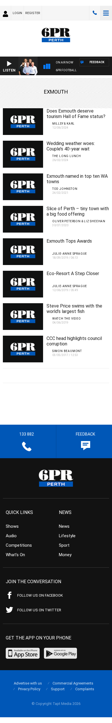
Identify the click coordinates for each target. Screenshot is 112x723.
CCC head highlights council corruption (74, 341)
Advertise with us (28, 683)
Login (17, 13)
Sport (64, 545)
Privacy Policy (29, 689)
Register (32, 13)
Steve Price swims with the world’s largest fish (74, 308)
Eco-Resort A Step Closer (73, 273)
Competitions (19, 545)
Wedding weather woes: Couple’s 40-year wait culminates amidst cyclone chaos (74, 152)
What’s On (15, 554)
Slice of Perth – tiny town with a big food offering (78, 211)
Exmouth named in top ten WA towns (77, 178)
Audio (11, 535)
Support (58, 689)
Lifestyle (67, 535)
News (64, 526)
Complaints (84, 689)
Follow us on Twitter (39, 610)
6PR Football (66, 70)
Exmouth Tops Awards (69, 241)
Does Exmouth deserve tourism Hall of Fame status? (76, 113)
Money (65, 554)
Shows (12, 526)
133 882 (94, 13)
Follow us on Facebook (40, 595)
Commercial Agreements (73, 683)
